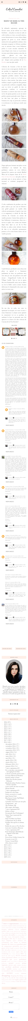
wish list (19, 981)
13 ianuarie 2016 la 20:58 (20, 477)
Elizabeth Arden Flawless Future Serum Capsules (15, 783)
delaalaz (9, 937)
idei (3, 950)
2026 (5, 722)
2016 (5, 742)
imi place (8, 950)
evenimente (5, 942)
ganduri (20, 944)
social (25, 975)
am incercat (20, 926)
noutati (23, 955)
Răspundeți (7, 404)
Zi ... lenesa (8, 835)
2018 (5, 738)
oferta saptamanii (7, 957)
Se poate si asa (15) (11, 839)
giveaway (16, 946)
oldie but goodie (22, 957)
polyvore (4, 963)
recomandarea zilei (8, 971)
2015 (5, 845)
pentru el (16, 961)
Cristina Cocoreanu (9, 429)
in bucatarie (19, 950)
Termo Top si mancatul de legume (13, 816)
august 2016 (10, 752)
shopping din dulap (17, 976)
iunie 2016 (9, 756)
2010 (5, 855)
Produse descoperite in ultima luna (14, 823)
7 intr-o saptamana (10, 923)
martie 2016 (9, 762)
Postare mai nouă (6, 648)
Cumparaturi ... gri (11, 803)
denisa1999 (7, 456)
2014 (5, 847)
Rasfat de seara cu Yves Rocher (14, 826)
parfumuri (22, 959)
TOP (13, 979)
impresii (13, 950)
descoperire (15, 937)
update (21, 979)
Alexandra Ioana (8, 556)
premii (11, 963)
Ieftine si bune (9, 811)
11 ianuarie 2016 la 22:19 (18, 346)
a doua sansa (22, 924)
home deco (23, 948)
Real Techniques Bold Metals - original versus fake (14, 832)
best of (11, 927)
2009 (5, 857)
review (10, 973)
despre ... (23, 937)
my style (8, 955)
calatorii (10, 929)
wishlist (24, 981)
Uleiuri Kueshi (9, 788)
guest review (6, 948)
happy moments (14, 948)
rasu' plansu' (22, 969)
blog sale (23, 927)
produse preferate (12, 967)
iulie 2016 (9, 754)
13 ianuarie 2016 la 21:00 (20, 545)
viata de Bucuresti (6, 981)
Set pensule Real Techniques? (14, 813)
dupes (3, 940)
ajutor (11, 926)
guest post (23, 946)
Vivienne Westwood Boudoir (14, 775)
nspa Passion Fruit (11, 796)
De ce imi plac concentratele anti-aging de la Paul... (14, 771)
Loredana (7, 535)
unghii (17, 979)
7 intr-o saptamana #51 (12, 790)
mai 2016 (9, 758)
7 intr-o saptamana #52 (12, 768)
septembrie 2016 (11, 750)
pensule (4, 961)
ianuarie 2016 (10, 766)
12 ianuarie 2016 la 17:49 (12, 603)
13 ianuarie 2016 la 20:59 (20, 525)
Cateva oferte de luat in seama (14, 786)
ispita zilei (19, 952)
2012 (5, 851)
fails (11, 942)
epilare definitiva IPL (19, 940)
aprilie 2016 (9, 760)
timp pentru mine (7, 979)
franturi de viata (14, 18)
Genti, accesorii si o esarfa (13, 794)
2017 (5, 740)
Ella (6, 603)
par (11, 959)
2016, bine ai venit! (11, 843)
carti (7, 931)
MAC (22, 953)
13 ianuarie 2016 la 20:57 (20, 445)
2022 (5, 730)
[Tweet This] (14, 338)
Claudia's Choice (9, 486)
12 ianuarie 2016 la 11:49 (15, 535)
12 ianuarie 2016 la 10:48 (18, 486)
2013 (5, 849)
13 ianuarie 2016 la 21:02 (20, 592)
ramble (9, 969)
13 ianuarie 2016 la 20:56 (20, 417)
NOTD (18, 955)
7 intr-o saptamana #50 (12, 809)
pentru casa (10, 961)
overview (5, 959)
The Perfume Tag (10, 805)
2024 (5, 726)
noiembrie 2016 (11, 746)
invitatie (13, 952)
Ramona (7, 582)
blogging (4, 929)
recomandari (18, 971)
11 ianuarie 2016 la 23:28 (19, 429)
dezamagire (5, 939)
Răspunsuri (8, 406)
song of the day (6, 978)
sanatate (23, 973)
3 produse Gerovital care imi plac (15, 801)
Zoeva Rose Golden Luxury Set (14, 837)
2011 (5, 853)
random (15, 969)
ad (8, 926)
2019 (5, 736)
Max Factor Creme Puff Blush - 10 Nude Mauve (15, 798)
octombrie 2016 (11, 748)
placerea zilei (22, 961)
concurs (13, 933)
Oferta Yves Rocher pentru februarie (13, 780)
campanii (17, 929)
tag (25, 978)
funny (15, 944)
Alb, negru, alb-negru (12, 807)
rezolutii (17, 973)
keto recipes (12, 953)
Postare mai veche (21, 648)
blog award (17, 927)
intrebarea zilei (6, 952)
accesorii (4, 926)
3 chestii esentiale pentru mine (14, 773)
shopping (6, 975)
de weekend (19, 935)
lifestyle (18, 953)
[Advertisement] (14, 903)
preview (18, 963)
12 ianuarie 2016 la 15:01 (18, 556)
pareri (15, 959)
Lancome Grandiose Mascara (14, 828)
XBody (3, 983)
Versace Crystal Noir (11, 841)
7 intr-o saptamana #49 (12, 830)
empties (8, 940)
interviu (24, 950)
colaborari (8, 933)
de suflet (12, 935)
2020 (5, 734)
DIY (10, 939)
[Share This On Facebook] (12, 338)
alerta (15, 926)
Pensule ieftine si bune (12, 777)
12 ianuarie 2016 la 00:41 (16, 456)
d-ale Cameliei (20, 933)
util (25, 979)
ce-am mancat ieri (15, 931)
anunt (7, 927)
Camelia (10, 417)
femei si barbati (20, 942)
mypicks (13, 955)
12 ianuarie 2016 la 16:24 (16, 574)
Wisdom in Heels (9, 346)
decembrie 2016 (11, 744)
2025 (5, 724)
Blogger (21, 916)
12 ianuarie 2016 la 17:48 (14, 582)
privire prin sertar (15, 965)
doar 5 (15, 939)
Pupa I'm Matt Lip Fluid (13, 818)
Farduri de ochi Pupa (11, 792)
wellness (13, 981)
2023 (5, 728)
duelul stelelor (22, 939)
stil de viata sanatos (17, 978)
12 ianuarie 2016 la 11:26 (14, 506)
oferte (15, 957)
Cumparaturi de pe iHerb (13, 820)
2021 (5, 732)
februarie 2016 (10, 764)
